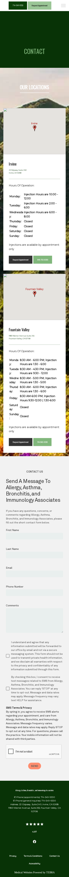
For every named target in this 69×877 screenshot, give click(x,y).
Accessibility (34, 863)
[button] (63, 6)
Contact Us (54, 856)
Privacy (12, 856)
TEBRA (50, 872)
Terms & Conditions (33, 856)
